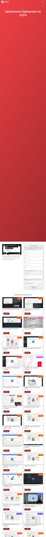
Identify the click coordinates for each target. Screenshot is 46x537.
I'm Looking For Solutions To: (29, 270)
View (27, 509)
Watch (6, 313)
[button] (43, 2)
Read (27, 372)
